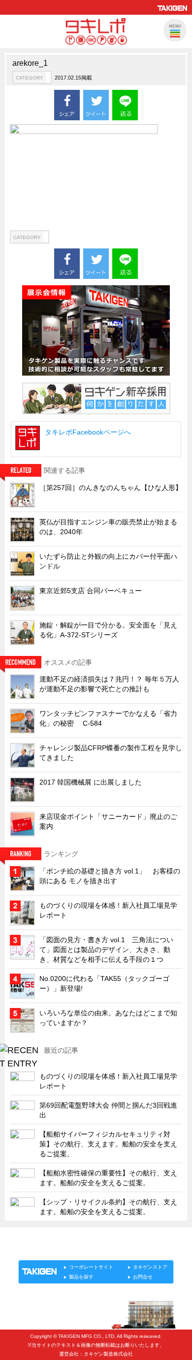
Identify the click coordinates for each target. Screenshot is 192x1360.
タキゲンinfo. (138, 1249)
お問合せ (143, 1276)
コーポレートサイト (91, 1267)
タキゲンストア (150, 1267)
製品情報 (37, 1249)
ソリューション (75, 1249)
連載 (108, 1249)
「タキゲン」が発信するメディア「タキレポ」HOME (83, 1238)
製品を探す (81, 1276)
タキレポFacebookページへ (88, 432)
